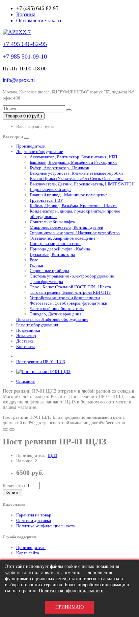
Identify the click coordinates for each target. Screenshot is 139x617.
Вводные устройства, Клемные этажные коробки (76, 173)
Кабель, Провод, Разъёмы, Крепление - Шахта (73, 205)
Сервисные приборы (49, 270)
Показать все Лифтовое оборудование (52, 319)
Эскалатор (26, 335)
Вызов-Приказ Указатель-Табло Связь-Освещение (76, 178)
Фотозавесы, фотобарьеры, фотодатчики (68, 303)
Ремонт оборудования (37, 324)
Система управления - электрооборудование (72, 276)
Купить (12, 492)
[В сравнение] (12, 429)
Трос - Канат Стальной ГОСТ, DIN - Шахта (70, 286)
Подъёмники (28, 330)
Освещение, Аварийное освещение (62, 238)
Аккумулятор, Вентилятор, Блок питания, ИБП (73, 156)
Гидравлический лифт (50, 189)
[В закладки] (5, 429)
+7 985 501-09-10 (25, 56)
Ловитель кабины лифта (52, 221)
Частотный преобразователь (57, 308)
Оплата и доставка (33, 520)
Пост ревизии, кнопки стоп (55, 243)
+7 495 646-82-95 (25, 44)
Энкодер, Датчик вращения (55, 313)
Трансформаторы (46, 281)
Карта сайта (27, 552)
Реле (34, 259)
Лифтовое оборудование (39, 151)
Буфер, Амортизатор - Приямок (59, 167)
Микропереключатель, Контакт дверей (66, 227)
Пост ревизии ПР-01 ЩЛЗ (40, 361)
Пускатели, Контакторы (52, 254)
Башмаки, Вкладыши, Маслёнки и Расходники (73, 162)
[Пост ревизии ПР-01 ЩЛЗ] (43, 371)
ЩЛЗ (52, 455)
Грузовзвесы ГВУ (46, 200)
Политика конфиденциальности (46, 525)
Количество (14, 485)
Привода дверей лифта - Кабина (60, 248)
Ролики (36, 265)
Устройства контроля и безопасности (65, 297)
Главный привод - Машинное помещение (69, 194)
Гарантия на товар (33, 514)
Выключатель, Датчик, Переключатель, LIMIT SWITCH (82, 183)
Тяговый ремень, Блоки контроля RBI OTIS (70, 292)
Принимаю (69, 607)
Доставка (25, 341)
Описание (25, 381)
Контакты (25, 346)
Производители (31, 146)
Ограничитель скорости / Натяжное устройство (75, 232)
